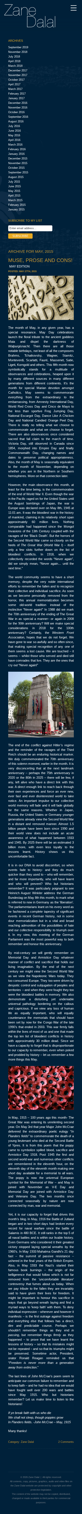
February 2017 (17, 93)
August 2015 (16, 177)
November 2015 (17, 163)
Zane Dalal (27, 1441)
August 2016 (16, 121)
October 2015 (16, 167)
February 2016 (17, 149)
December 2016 (17, 102)
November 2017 (17, 75)
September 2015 (18, 172)
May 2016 (14, 135)
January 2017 (16, 98)
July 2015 (14, 181)
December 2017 (17, 70)
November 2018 (17, 51)
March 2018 (15, 65)
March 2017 (15, 89)
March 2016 (15, 144)
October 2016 (16, 112)
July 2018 (14, 56)
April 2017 (14, 84)
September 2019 (18, 47)
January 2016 (16, 153)
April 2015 (14, 195)
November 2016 (17, 107)
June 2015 (14, 186)
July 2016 (14, 126)
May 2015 (14, 191)
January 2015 (16, 209)
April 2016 (14, 140)
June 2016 (14, 130)
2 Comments (66, 1441)
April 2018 (14, 61)
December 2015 (17, 158)
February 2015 (17, 204)
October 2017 (16, 79)
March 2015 (15, 200)
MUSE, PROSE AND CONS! (40, 262)
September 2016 (18, 116)
